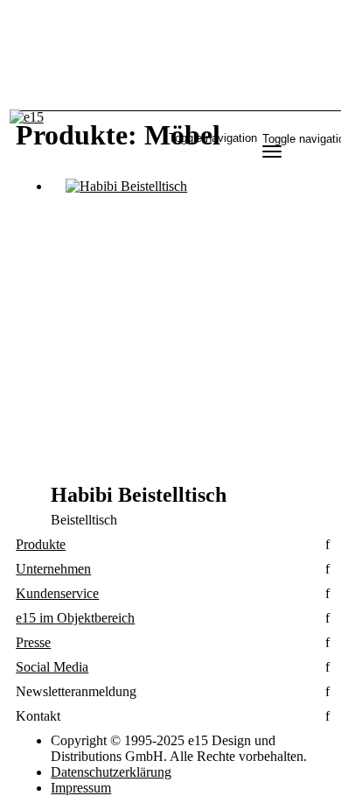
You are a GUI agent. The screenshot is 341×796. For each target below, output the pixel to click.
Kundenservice (57, 593)
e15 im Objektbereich (75, 617)
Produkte (41, 544)
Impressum (81, 787)
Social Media (52, 666)
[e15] (27, 117)
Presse (33, 642)
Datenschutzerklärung (111, 771)
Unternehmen (53, 568)
